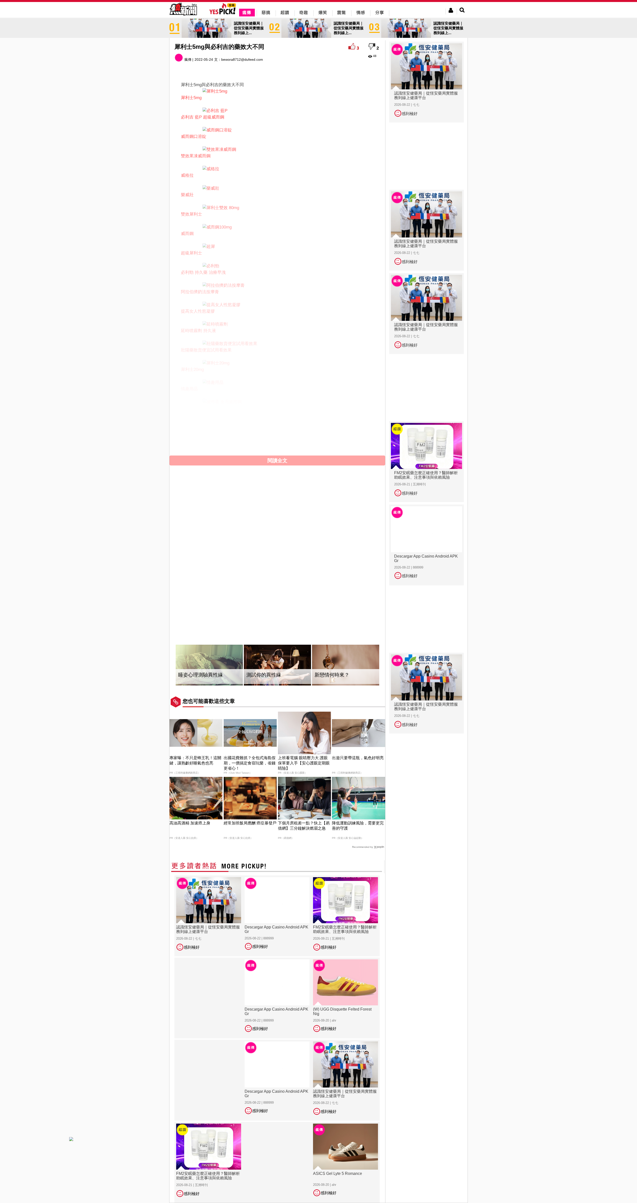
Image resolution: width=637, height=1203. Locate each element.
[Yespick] (224, 13)
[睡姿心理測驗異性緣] (209, 665)
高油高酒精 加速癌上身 (189, 823)
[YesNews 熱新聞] (183, 16)
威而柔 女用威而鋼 (198, 408)
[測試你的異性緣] (277, 665)
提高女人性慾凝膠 (198, 311)
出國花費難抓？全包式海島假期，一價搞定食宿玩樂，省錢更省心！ (249, 763)
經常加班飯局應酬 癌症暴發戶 (250, 823)
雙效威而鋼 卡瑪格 (198, 427)
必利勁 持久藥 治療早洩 (203, 272)
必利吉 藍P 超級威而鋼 (202, 117)
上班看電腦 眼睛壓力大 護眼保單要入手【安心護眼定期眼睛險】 (304, 763)
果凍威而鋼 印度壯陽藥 (202, 447)
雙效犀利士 (191, 214)
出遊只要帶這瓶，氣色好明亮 (358, 758)
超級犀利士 (191, 253)
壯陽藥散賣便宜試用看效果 (206, 350)
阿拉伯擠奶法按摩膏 (200, 291)
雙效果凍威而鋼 (196, 156)
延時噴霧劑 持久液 (198, 330)
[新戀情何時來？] (346, 665)
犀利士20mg (192, 369)
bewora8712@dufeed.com (242, 59)
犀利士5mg (191, 97)
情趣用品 (189, 389)
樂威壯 (187, 194)
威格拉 (187, 175)
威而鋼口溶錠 (193, 136)
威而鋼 (187, 233)
